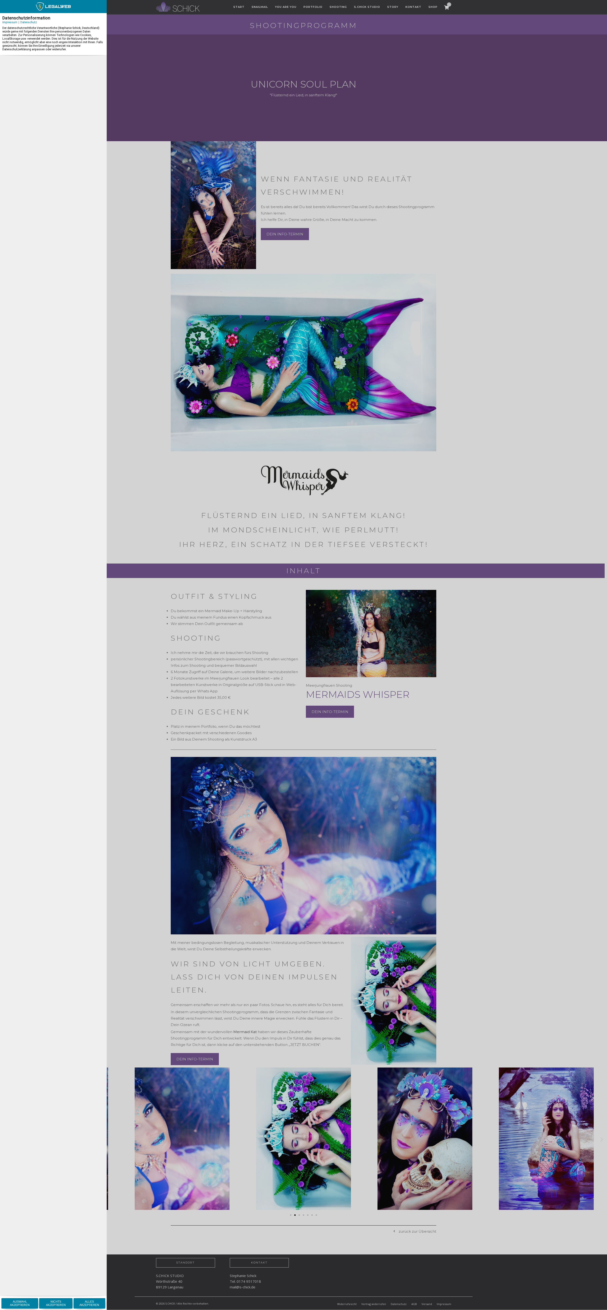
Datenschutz (28, 22)
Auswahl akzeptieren (20, 1303)
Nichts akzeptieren (56, 1303)
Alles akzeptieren (89, 1303)
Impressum (9, 22)
